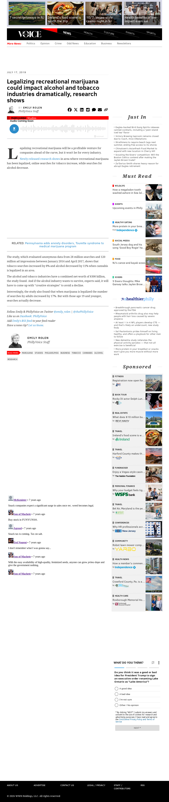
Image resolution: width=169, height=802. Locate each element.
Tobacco (76, 352)
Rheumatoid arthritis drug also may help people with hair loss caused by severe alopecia (136, 316)
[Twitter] (75, 110)
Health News (122, 559)
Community (121, 540)
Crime (58, 43)
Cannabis (87, 352)
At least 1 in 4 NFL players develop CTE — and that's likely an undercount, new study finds (137, 325)
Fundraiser (121, 467)
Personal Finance (125, 486)
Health (88, 33)
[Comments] (94, 110)
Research (12, 359)
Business (106, 43)
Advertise (39, 785)
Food (117, 258)
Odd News (73, 43)
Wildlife (120, 185)
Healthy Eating (123, 222)
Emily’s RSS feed (22, 320)
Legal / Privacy (96, 785)
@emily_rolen (62, 311)
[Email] (99, 110)
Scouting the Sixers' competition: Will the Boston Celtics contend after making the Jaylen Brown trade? (136, 157)
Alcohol (98, 352)
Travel (118, 431)
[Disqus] (58, 450)
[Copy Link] (106, 110)
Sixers (118, 277)
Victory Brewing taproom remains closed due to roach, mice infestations (136, 137)
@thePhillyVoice (83, 311)
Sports (151, 33)
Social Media (122, 240)
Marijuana (18, 118)
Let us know (35, 325)
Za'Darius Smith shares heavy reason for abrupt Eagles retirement (136, 165)
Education (90, 43)
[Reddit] (87, 110)
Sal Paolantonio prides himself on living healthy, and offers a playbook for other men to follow (137, 334)
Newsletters (124, 43)
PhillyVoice (29, 34)
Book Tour (121, 394)
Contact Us (67, 785)
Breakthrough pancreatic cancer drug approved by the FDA (134, 309)
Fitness (119, 376)
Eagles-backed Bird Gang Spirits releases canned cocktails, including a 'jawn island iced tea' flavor (136, 130)
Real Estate (121, 412)
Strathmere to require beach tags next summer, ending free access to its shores (135, 143)
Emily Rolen (32, 107)
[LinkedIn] (81, 110)
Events (130, 33)
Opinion (45, 43)
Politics (31, 43)
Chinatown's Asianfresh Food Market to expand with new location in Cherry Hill (135, 150)
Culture (109, 33)
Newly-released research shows (40, 158)
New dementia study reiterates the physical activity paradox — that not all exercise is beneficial (135, 342)
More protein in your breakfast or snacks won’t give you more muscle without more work (136, 351)
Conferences (122, 522)
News (67, 33)
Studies (31, 118)
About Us (12, 785)
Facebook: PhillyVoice (33, 316)
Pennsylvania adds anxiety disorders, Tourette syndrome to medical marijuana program (64, 244)
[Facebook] (69, 110)
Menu (12, 34)
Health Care (121, 595)
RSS (143, 785)
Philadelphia (52, 352)
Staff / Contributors (122, 787)
